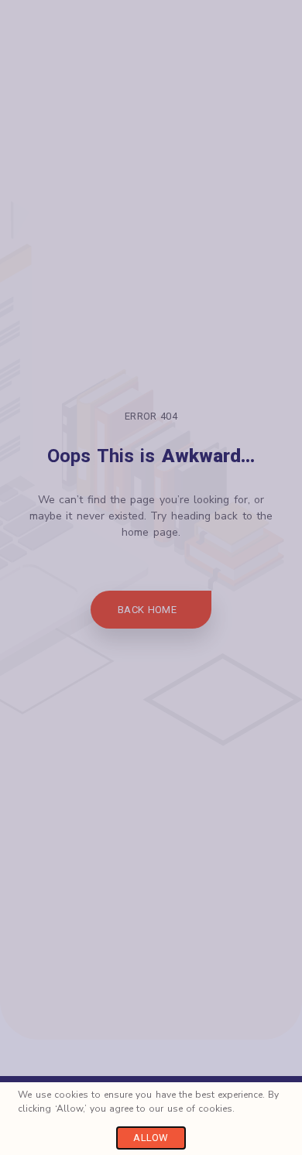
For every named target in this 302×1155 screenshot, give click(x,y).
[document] (151, 577)
